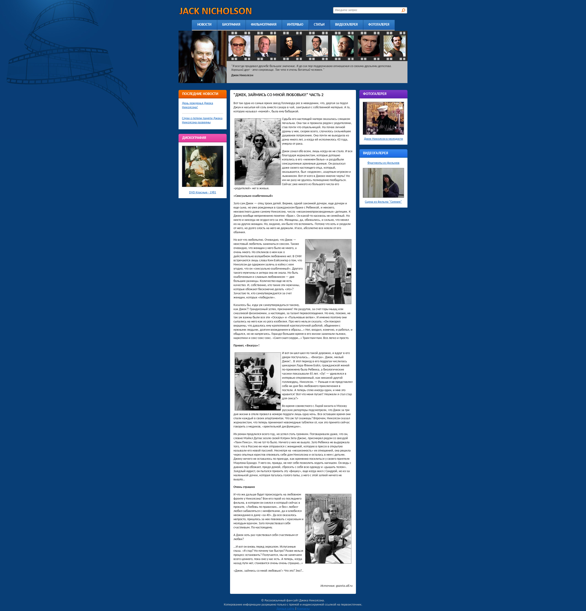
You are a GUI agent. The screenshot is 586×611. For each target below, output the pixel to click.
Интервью (295, 25)
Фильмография (264, 25)
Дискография (194, 138)
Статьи (319, 25)
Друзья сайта (286, 609)
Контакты (303, 609)
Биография (231, 25)
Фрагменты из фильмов (383, 163)
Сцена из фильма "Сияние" (383, 202)
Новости (204, 25)
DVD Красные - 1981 (202, 192)
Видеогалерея (346, 25)
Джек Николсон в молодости (383, 139)
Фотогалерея (378, 25)
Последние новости (200, 94)
